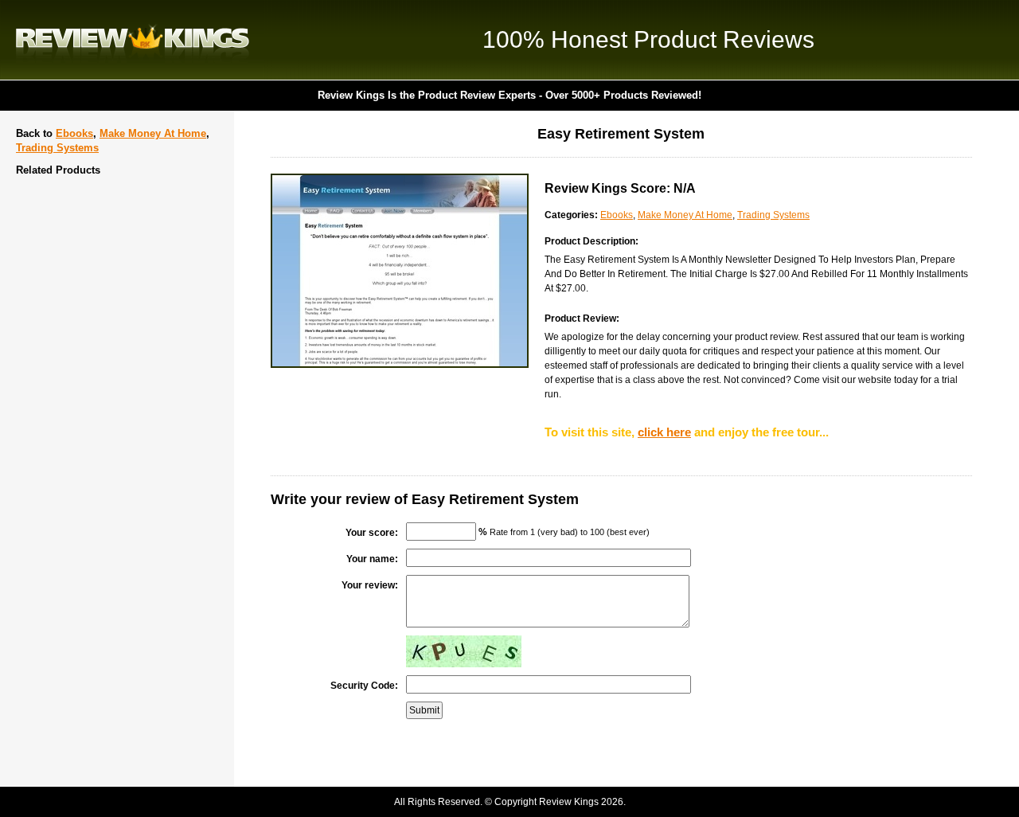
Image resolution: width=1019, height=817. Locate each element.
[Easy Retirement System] (400, 364)
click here (664, 432)
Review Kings (132, 40)
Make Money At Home (153, 133)
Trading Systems (57, 148)
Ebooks (74, 133)
